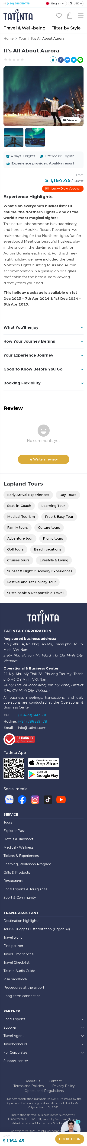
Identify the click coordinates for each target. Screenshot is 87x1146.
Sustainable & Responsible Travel (35, 593)
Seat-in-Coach (19, 506)
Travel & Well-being (24, 28)
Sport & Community (19, 897)
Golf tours (15, 549)
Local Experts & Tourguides (25, 889)
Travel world (13, 937)
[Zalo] (9, 799)
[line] (80, 60)
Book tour (70, 1139)
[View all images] (35, 137)
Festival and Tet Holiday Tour (31, 582)
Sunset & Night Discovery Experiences (39, 571)
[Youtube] (61, 799)
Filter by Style (66, 28)
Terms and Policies (28, 1086)
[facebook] (61, 60)
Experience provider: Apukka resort (42, 163)
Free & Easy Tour (59, 517)
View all (72, 120)
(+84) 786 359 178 (18, 3)
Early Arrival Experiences (28, 495)
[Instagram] (35, 799)
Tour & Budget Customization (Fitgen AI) (36, 929)
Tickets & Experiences (21, 856)
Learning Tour (53, 506)
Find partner (13, 946)
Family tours (17, 527)
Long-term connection (22, 996)
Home (8, 38)
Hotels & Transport (18, 839)
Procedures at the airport (23, 987)
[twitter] (74, 60)
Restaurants (13, 881)
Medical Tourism (21, 517)
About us (33, 1081)
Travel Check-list (16, 962)
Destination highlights (21, 921)
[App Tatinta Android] (43, 775)
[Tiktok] (48, 799)
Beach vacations (47, 549)
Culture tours (49, 527)
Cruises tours (18, 560)
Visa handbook (15, 979)
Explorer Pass (14, 831)
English (56, 3)
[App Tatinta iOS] (43, 763)
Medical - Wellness (18, 847)
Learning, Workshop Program (27, 864)
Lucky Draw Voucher (66, 188)
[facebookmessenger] (67, 60)
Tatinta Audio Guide (19, 971)
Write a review (45, 459)
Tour (22, 38)
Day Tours (67, 495)
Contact (55, 1081)
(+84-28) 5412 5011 (33, 715)
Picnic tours (53, 538)
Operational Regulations (44, 1091)
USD (75, 3)
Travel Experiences (18, 954)
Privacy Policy (63, 1086)
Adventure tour (20, 538)
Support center (15, 1061)
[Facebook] (22, 799)
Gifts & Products (16, 872)
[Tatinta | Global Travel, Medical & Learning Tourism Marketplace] (18, 15)
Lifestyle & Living (54, 560)
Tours (7, 822)
